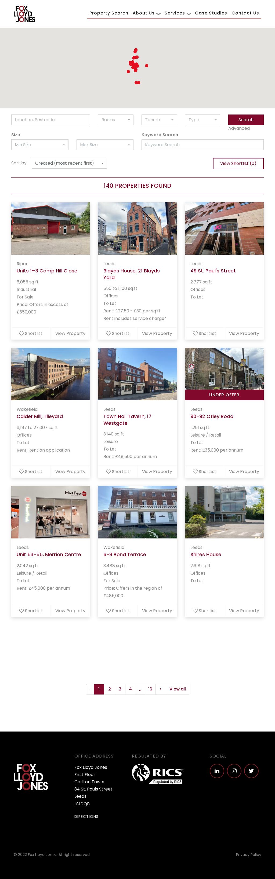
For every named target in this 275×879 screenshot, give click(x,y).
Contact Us (245, 13)
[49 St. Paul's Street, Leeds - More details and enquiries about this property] (224, 228)
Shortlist (33, 333)
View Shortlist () (238, 163)
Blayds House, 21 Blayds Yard (131, 274)
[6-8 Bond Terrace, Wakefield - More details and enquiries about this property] (137, 512)
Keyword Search (160, 135)
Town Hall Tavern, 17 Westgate (127, 419)
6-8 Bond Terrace (124, 554)
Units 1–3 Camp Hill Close (47, 270)
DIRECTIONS (86, 816)
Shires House (205, 554)
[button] (135, 52)
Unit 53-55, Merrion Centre (49, 554)
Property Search (108, 13)
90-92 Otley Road (211, 416)
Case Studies (211, 13)
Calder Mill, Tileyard (40, 416)
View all (177, 689)
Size (15, 135)
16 (150, 689)
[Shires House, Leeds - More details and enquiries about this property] (224, 512)
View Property (70, 333)
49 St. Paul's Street (213, 270)
